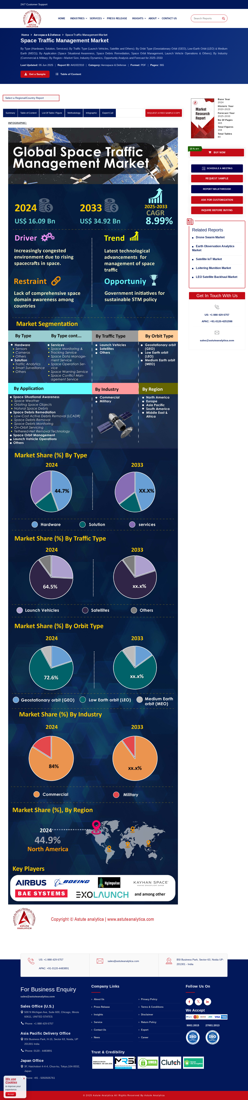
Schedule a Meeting (219, 168)
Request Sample (217, 178)
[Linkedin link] (207, 1001)
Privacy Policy (148, 999)
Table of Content (70, 74)
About (153, 18)
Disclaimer (146, 1014)
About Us (98, 999)
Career (144, 1037)
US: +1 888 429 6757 (217, 314)
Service (97, 1022)
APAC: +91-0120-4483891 (54, 968)
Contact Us (169, 18)
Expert (144, 1029)
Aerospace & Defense (47, 34)
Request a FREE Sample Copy (163, 113)
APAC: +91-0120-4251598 (217, 321)
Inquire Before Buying (217, 210)
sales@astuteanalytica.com (217, 340)
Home (61, 18)
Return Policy (148, 1022)
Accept (11, 1094)
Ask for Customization (217, 200)
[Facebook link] (189, 1001)
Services (96, 18)
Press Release (117, 18)
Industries (77, 18)
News (96, 1037)
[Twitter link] (198, 1001)
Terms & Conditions (151, 1007)
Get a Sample (37, 74)
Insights (137, 18)
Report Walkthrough (217, 189)
